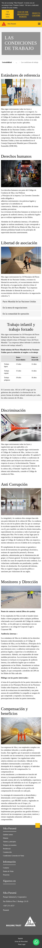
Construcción (7, 852)
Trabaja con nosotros (9, 845)
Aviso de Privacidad (21, 941)
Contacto (6, 868)
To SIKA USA (8, 14)
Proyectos (6, 875)
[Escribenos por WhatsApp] (36, 942)
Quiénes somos (8, 834)
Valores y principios (9, 841)
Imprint (20, 938)
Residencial (6, 849)
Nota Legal (21, 944)
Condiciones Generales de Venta (13, 856)
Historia (5, 838)
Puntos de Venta (8, 871)
